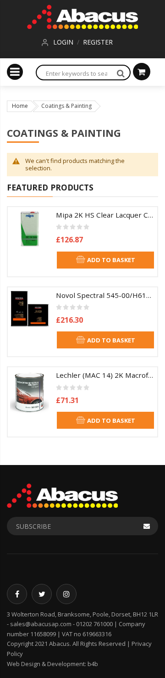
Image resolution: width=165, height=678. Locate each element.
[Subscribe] (146, 526)
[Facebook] (17, 594)
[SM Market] (62, 495)
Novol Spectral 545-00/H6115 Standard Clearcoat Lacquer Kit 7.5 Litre (105, 295)
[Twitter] (42, 594)
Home (20, 106)
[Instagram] (66, 594)
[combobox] (74, 73)
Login (63, 42)
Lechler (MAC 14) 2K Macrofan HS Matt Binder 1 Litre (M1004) (105, 375)
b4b (93, 664)
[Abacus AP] (82, 15)
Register (98, 42)
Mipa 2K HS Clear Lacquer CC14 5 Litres (105, 214)
